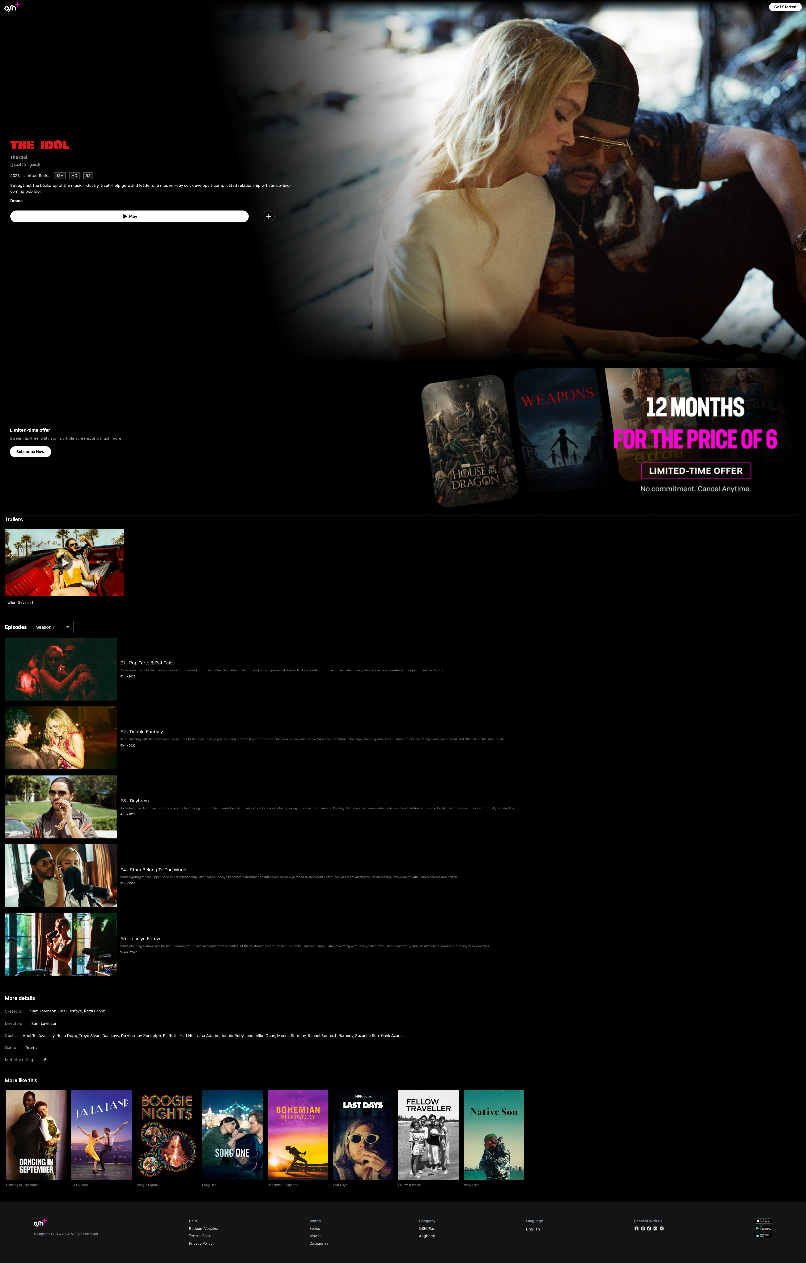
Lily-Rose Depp (62, 1035)
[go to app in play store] (763, 1228)
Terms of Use (200, 1235)
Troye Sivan (89, 1035)
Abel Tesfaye (70, 1011)
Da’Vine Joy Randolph (141, 1035)
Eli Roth (170, 1035)
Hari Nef (187, 1035)
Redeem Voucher (204, 1228)
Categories (318, 1243)
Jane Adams (208, 1035)
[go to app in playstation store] (763, 1235)
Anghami (427, 1235)
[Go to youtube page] (655, 1229)
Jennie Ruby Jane (237, 1035)
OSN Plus (427, 1228)
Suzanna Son (367, 1035)
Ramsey (345, 1035)
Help (193, 1221)
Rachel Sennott (322, 1035)
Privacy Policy (200, 1243)
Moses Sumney (291, 1035)
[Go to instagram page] (642, 1229)
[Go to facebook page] (636, 1229)
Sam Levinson (43, 1011)
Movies (315, 1235)
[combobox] (53, 627)
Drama (16, 201)
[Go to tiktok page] (649, 1229)
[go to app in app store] (763, 1221)
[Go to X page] (661, 1229)
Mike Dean (265, 1035)
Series (314, 1228)
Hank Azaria (392, 1035)
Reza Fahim (95, 1011)
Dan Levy (110, 1035)
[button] (785, 7)
